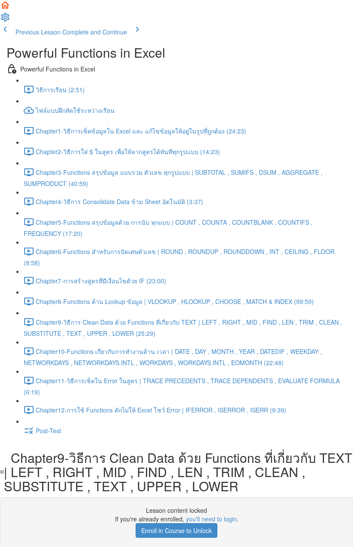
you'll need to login (211, 519)
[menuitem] (5, 20)
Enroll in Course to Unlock (176, 530)
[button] (5, 7)
